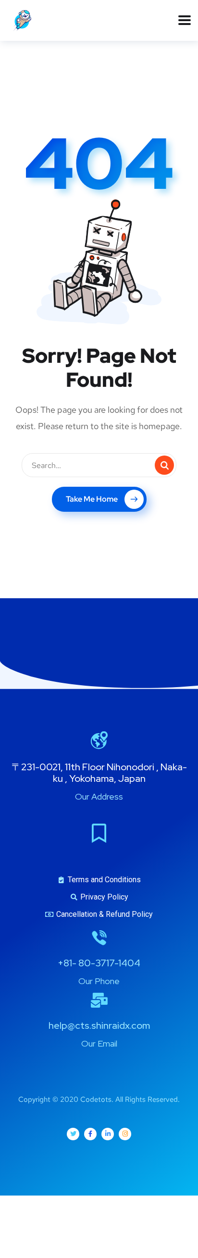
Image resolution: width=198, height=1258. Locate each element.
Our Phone (99, 981)
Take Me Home (92, 499)
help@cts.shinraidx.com (99, 1025)
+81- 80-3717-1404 (99, 963)
